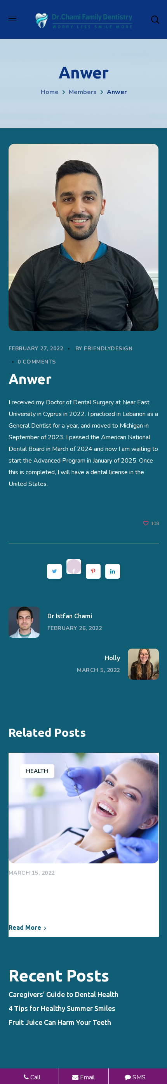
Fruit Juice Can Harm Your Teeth (60, 1022)
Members (83, 92)
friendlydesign (108, 348)
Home (50, 92)
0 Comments (36, 361)
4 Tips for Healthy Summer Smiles (62, 1008)
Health (37, 771)
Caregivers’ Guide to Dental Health (71, 895)
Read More (25, 927)
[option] (84, 845)
